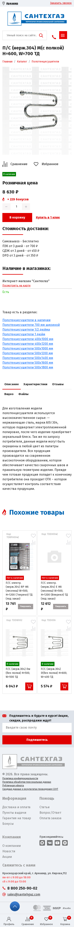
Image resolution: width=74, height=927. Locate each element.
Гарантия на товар (16, 818)
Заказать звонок (61, 3)
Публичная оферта (13, 785)
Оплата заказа (50, 818)
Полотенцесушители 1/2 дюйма (26, 329)
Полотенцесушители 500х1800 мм (27, 367)
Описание (11, 384)
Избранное (50, 164)
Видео (9, 394)
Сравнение (18, 164)
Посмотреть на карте (16, 285)
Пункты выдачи (14, 812)
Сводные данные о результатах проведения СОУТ (30, 789)
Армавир (12, 3)
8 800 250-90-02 (22, 888)
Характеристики (35, 384)
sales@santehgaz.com (23, 894)
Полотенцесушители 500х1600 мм (27, 362)
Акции (7, 857)
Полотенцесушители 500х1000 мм (27, 348)
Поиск (41, 35)
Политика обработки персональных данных (26, 782)
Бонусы (8, 824)
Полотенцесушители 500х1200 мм (27, 353)
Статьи (44, 807)
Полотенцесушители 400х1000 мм (27, 339)
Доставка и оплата (16, 807)
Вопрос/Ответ (50, 812)
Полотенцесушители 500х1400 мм (27, 358)
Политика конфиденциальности (20, 778)
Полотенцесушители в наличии (26, 320)
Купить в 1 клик (48, 217)
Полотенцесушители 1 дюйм (23, 334)
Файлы (23, 394)
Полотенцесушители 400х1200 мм (27, 344)
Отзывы (58, 384)
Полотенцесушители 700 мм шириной (31, 325)
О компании (11, 846)
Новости (8, 851)
